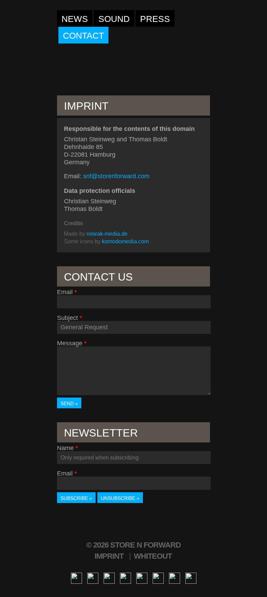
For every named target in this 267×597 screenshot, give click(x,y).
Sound (114, 19)
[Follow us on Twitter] (92, 577)
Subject (67, 317)
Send (67, 403)
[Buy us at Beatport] (109, 577)
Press (155, 19)
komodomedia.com (125, 241)
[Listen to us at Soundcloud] (141, 577)
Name (65, 448)
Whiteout (153, 556)
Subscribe (74, 498)
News (75, 19)
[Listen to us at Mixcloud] (158, 577)
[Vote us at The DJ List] (174, 577)
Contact (83, 35)
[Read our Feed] (190, 577)
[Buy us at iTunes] (125, 577)
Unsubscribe (118, 498)
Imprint (109, 556)
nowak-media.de (107, 234)
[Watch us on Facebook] (76, 577)
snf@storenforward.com (116, 176)
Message (69, 343)
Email (65, 292)
